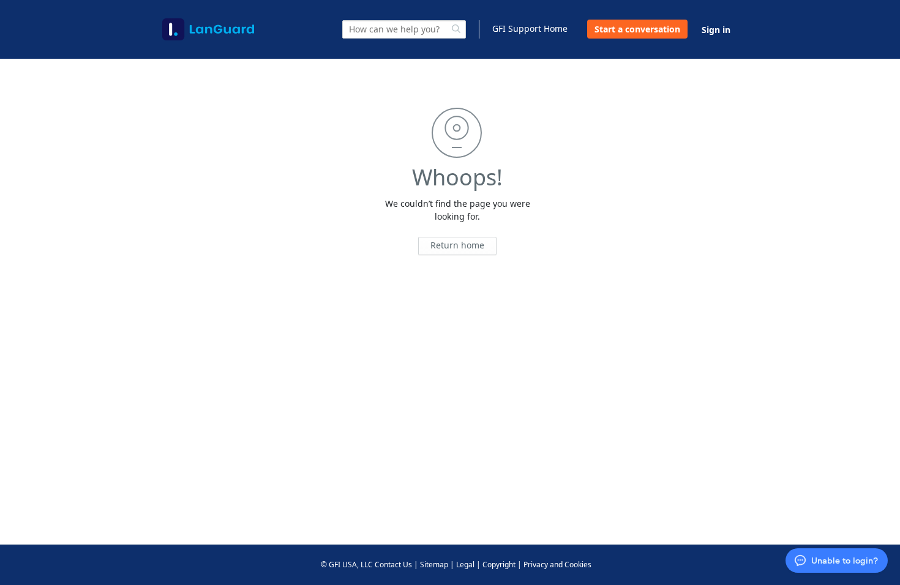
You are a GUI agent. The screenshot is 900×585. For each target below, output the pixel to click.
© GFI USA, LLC (347, 564)
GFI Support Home (530, 28)
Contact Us (393, 564)
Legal (465, 564)
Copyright (499, 564)
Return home (457, 245)
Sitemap (434, 564)
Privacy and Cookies (557, 564)
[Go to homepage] (208, 29)
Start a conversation (637, 29)
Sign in (716, 29)
